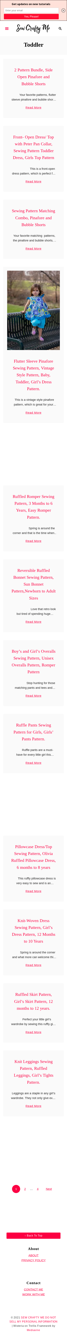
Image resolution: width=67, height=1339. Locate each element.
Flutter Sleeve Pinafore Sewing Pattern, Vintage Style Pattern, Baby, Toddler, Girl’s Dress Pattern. (33, 375)
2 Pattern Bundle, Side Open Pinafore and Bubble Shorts (33, 77)
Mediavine (33, 1330)
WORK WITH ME (33, 1294)
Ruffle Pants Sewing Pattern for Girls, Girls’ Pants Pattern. (33, 732)
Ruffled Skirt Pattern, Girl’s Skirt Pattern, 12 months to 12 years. (33, 1001)
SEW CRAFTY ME (32, 1317)
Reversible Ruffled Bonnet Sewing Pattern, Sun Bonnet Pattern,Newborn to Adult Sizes (34, 584)
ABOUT (33, 1255)
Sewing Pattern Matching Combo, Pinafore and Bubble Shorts (33, 217)
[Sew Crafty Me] (33, 28)
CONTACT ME (33, 1289)
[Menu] (7, 28)
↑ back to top (33, 1235)
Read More (33, 108)
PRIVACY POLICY (33, 1260)
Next (49, 1189)
